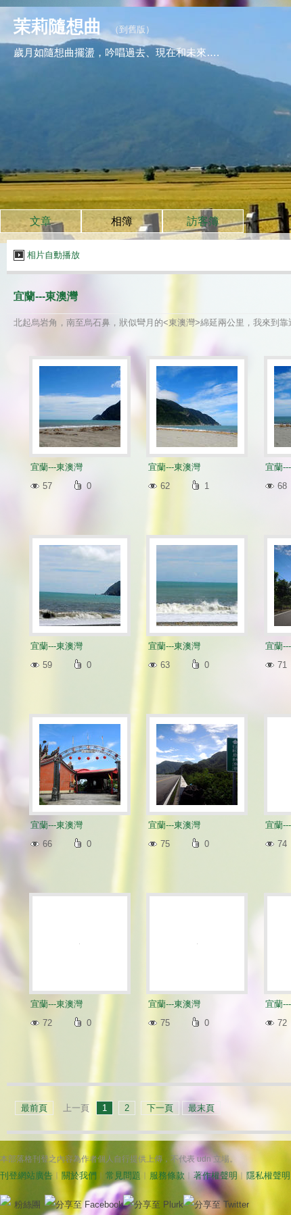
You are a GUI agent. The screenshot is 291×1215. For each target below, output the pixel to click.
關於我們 (79, 1175)
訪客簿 (203, 221)
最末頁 (201, 1108)
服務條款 (167, 1175)
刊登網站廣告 (26, 1175)
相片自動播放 (53, 255)
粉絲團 (27, 1204)
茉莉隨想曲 (58, 26)
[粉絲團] (5, 1200)
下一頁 (160, 1108)
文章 (40, 221)
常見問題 (123, 1175)
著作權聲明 (216, 1175)
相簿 (122, 221)
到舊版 (132, 29)
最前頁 (34, 1108)
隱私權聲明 (268, 1175)
